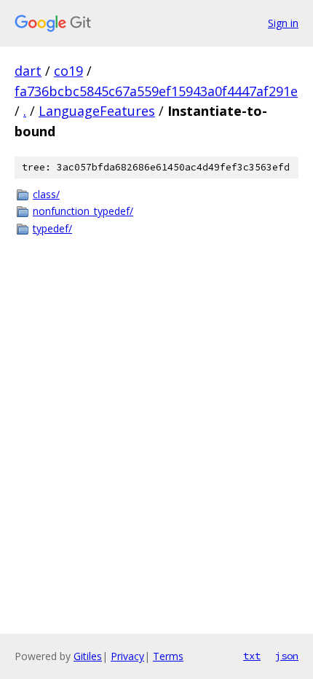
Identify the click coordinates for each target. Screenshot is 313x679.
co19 (68, 70)
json (286, 655)
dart (28, 70)
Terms (168, 656)
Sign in (283, 23)
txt (252, 655)
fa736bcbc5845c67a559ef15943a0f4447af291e (156, 91)
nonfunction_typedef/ (83, 211)
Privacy (127, 656)
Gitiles (88, 656)
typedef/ (52, 228)
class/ (46, 194)
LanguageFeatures (97, 110)
